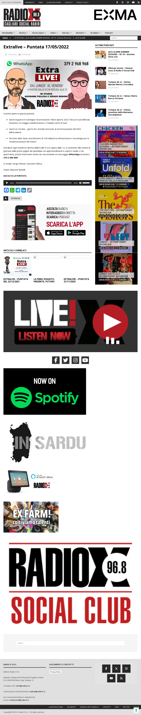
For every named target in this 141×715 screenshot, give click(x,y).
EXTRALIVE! (26, 54)
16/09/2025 (122, 280)
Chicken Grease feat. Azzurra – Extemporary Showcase (113, 146)
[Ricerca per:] (124, 37)
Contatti (106, 707)
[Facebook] (117, 2)
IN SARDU (94, 33)
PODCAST (109, 33)
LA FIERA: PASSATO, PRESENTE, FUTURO (44, 280)
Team (117, 707)
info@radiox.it (23, 686)
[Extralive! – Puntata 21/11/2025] (78, 266)
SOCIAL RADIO (38, 33)
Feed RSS (126, 707)
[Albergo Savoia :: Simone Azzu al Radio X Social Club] (100, 71)
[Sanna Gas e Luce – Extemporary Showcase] (116, 269)
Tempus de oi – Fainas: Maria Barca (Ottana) (122, 97)
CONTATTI (68, 2)
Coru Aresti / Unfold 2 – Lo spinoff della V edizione (115, 179)
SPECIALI (65, 33)
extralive (15, 198)
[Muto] (80, 183)
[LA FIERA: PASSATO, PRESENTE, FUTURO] (48, 266)
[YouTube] (85, 360)
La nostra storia (56, 707)
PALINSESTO (29, 2)
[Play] (7, 183)
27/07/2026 (114, 88)
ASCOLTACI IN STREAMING (11, 2)
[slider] (86, 182)
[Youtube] (133, 2)
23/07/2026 (114, 118)
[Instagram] (127, 2)
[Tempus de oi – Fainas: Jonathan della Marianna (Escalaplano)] (100, 113)
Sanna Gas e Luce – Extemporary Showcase (113, 275)
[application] (47, 183)
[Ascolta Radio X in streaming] (70, 350)
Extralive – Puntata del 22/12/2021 (15, 280)
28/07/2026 (114, 74)
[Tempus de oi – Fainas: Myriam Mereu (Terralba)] (100, 85)
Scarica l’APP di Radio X (89, 707)
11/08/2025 (122, 184)
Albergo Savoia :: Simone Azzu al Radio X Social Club (121, 69)
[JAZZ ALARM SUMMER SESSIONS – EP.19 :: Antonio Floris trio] (100, 55)
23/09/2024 (122, 152)
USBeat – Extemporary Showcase (112, 243)
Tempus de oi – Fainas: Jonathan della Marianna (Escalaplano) (120, 112)
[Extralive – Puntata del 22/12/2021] (17, 266)
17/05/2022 (12, 54)
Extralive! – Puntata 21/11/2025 (76, 280)
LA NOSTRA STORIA (54, 2)
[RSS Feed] (138, 2)
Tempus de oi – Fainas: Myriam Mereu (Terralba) (120, 83)
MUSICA (22, 33)
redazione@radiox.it (19, 700)
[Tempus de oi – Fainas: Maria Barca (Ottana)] (100, 99)
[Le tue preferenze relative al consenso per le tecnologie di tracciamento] (136, 710)
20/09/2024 (122, 216)
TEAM (40, 2)
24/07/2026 (114, 101)
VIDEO (53, 33)
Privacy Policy (55, 672)
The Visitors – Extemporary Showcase (115, 211)
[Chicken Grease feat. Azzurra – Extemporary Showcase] (116, 141)
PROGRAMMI (7, 33)
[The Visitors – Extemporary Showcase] (116, 205)
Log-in (136, 707)
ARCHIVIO (80, 33)
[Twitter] (122, 2)
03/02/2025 (122, 248)
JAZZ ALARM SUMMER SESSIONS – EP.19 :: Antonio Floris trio (121, 54)
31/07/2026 (114, 60)
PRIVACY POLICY (83, 2)
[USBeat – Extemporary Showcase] (116, 237)
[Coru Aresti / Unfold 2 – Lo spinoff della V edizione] (116, 173)
